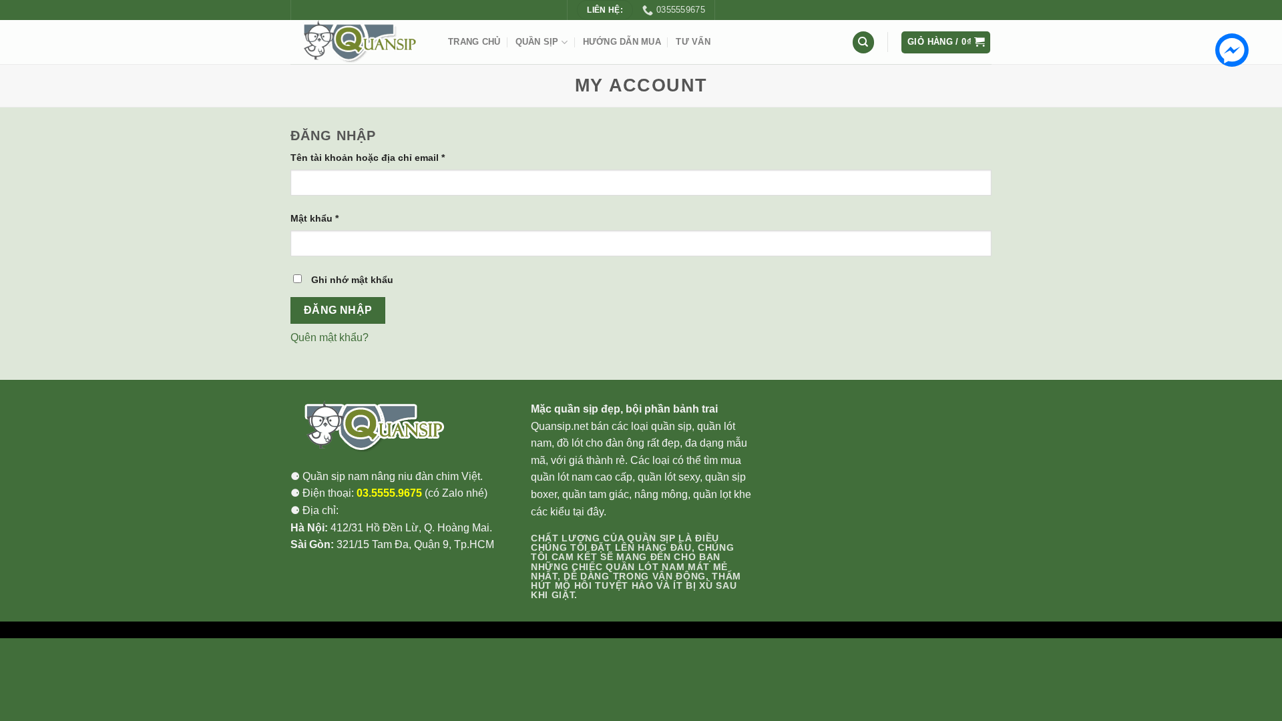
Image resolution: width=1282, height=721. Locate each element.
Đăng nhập (338, 310)
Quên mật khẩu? (329, 337)
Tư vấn (693, 42)
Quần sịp (537, 42)
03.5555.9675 (389, 493)
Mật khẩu (314, 218)
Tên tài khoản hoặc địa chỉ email (367, 157)
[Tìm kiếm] (863, 42)
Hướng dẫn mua (622, 42)
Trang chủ (474, 42)
